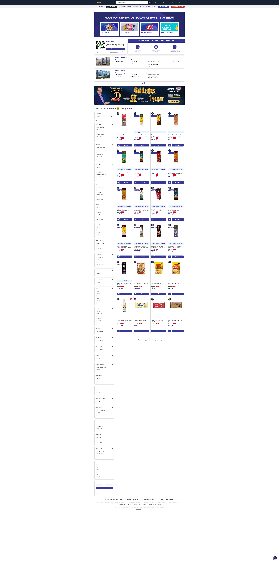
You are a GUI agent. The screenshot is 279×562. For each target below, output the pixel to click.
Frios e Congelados (101, 136)
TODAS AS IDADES (101, 243)
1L (97, 472)
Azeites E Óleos (100, 154)
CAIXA (98, 227)
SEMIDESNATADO (101, 410)
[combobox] (134, 2)
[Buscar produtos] (150, 2)
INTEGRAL (99, 412)
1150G (98, 293)
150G (98, 296)
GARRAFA (99, 230)
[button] (104, 125)
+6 (118, 145)
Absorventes (99, 172)
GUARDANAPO (100, 440)
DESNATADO (100, 415)
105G (98, 467)
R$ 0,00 (97, 494)
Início (95, 10)
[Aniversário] (98, 2)
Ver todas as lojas (139, 83)
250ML (98, 303)
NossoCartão (158, 3)
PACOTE (99, 232)
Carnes (98, 132)
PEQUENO (99, 369)
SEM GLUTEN (100, 340)
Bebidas (98, 129)
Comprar (126, 145)
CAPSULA (99, 392)
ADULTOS (99, 248)
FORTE (98, 262)
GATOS (98, 378)
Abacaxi (98, 167)
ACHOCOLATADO (101, 210)
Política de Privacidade (114, 52)
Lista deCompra (167, 3)
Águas (98, 149)
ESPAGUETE (99, 428)
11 (154, 339)
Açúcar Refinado (100, 179)
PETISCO (99, 456)
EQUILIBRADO (100, 257)
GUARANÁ (99, 313)
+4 (135, 145)
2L (97, 474)
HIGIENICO (99, 442)
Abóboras (99, 169)
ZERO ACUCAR (100, 331)
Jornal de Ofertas (101, 10)
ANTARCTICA (100, 194)
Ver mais (138, 509)
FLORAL (99, 212)
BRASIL (98, 282)
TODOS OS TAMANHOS (102, 367)
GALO (98, 273)
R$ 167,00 (111, 494)
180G (98, 298)
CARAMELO (99, 214)
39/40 (98, 358)
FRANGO (99, 320)
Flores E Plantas (100, 134)
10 (151, 339)
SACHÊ (98, 234)
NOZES (98, 217)
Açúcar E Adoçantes (101, 147)
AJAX (98, 190)
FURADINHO (100, 426)
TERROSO (99, 207)
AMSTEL (99, 192)
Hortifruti (99, 139)
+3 (135, 294)
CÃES (98, 381)
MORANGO (99, 318)
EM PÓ (98, 390)
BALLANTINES (100, 199)
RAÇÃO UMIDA (100, 451)
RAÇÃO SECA (100, 453)
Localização (177, 61)
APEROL (99, 196)
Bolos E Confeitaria (101, 159)
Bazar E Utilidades (101, 127)
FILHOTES (99, 246)
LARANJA (99, 316)
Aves (98, 152)
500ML (98, 476)
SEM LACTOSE (100, 349)
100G (98, 291)
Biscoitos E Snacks (101, 156)
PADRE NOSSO (100, 424)
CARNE (98, 311)
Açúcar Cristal (100, 176)
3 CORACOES (100, 187)
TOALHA (99, 437)
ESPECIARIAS (100, 219)
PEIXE (98, 323)
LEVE (98, 259)
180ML (98, 300)
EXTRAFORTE (100, 264)
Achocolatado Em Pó (101, 174)
